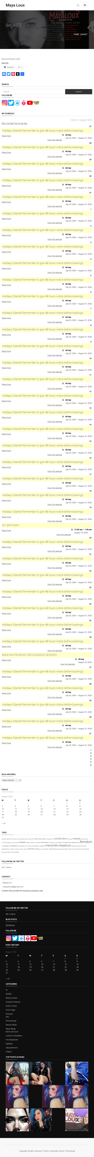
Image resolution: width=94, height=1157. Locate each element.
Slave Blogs (11, 1029)
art (54, 839)
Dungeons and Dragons (56, 842)
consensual (14, 842)
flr (2, 846)
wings (17, 852)
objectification (5, 849)
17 (3, 812)
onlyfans (12, 849)
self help (37, 849)
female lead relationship (71, 842)
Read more (6, 136)
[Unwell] (53, 1096)
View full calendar (54, 140)
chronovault (84, 839)
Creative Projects (13, 1002)
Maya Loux (15, 5)
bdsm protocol (12, 1031)
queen (25, 849)
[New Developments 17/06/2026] (40, 1119)
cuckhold (37, 842)
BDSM (8, 994)
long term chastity (38, 846)
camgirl (70, 839)
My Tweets (6, 867)
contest (21, 842)
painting (17, 849)
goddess (6, 846)
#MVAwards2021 (40, 839)
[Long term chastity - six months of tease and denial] (76, 1073)
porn (22, 849)
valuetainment (12, 1047)
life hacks (29, 846)
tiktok (12, 852)
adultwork (49, 839)
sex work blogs (44, 849)
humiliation (14, 846)
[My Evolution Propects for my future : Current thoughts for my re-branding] (17, 1119)
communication (6, 842)
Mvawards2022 (76, 846)
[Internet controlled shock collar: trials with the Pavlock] (76, 1096)
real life (30, 849)
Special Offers (68, 849)
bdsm (64, 838)
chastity (77, 838)
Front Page (10, 1010)
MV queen (83, 846)
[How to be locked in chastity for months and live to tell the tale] (17, 1096)
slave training (53, 849)
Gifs (7, 1017)
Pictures (9, 1014)
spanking (61, 849)
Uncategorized (12, 1039)
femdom (86, 842)
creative (32, 842)
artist (58, 838)
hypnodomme (22, 846)
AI (7, 990)
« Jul (4, 823)
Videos (9, 1051)
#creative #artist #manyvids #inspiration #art (14, 839)
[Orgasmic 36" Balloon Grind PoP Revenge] (76, 1119)
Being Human (11, 998)
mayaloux (64, 845)
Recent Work (11, 1025)
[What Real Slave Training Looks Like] (40, 1073)
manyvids (51, 845)
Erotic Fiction (11, 1006)
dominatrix (45, 842)
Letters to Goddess (14, 1035)
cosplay (28, 842)
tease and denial (77, 849)
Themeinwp (70, 1151)
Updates (9, 1043)
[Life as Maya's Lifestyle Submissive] (17, 1073)
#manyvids (31, 839)
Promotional (11, 1021)
